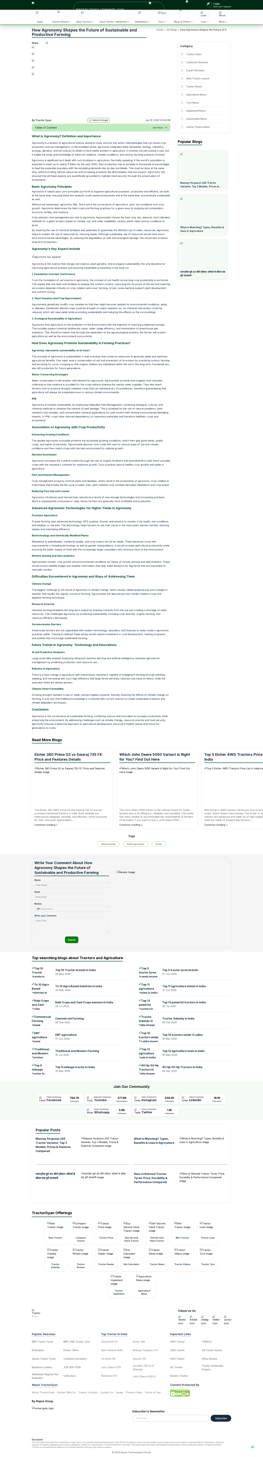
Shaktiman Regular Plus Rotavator (45, 1376)
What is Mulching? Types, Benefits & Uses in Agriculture (202, 229)
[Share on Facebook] (34, 48)
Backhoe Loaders (42, 1367)
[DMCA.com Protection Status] (180, 1393)
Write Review (209, 1358)
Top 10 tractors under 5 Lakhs (182, 1034)
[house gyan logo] (46, 1421)
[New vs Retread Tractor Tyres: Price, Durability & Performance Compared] (202, 1184)
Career (119, 1392)
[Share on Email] (34, 75)
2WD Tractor (177, 1350)
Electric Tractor (179, 1375)
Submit (72, 939)
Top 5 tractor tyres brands (180, 970)
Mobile (38, 903)
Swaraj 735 (139, 1358)
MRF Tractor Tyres (42, 1341)
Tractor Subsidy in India (178, 1018)
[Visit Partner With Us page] (193, 5)
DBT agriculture (66, 1034)
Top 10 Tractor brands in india (75, 970)
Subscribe (221, 1418)
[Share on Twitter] (34, 61)
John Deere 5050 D (144, 1376)
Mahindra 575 (109, 1375)
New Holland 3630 (112, 1350)
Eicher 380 (139, 1341)
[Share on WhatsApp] (34, 68)
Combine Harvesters (75, 1358)
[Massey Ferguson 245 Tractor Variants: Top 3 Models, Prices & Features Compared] (202, 166)
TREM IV (207, 1341)
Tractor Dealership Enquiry (212, 1367)
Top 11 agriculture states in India (184, 986)
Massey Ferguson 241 (145, 1350)
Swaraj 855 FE (109, 1341)
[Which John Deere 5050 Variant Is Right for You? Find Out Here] (157, 786)
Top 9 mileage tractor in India (75, 1067)
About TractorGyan (43, 1392)
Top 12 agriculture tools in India (183, 1051)
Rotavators (38, 1350)
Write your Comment (45, 915)
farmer (159, 844)
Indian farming (108, 844)
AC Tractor (176, 1367)
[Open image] (115, 78)
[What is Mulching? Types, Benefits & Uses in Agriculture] (202, 210)
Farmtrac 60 (108, 1358)
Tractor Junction (88, 1392)
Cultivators (69, 1375)
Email (37, 892)
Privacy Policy (134, 1392)
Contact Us (106, 1392)
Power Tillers (71, 1350)
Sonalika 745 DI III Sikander (143, 1367)
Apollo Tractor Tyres (44, 1358)
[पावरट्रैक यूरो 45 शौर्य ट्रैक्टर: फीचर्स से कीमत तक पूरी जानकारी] (202, 255)
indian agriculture (135, 844)
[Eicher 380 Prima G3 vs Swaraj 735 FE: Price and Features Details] (72, 786)
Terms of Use (153, 1392)
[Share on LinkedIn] (34, 54)
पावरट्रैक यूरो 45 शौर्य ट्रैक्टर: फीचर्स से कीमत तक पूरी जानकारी (202, 273)
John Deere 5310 (111, 1367)
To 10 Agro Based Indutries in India (78, 986)
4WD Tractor (177, 1341)
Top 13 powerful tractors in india (184, 1002)
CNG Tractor (177, 1358)
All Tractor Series (212, 1350)
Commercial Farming (69, 1018)
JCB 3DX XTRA (72, 1367)
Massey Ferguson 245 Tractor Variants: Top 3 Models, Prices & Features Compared (199, 184)
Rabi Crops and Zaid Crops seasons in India (84, 1002)
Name (37, 880)
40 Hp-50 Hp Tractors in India (182, 1067)
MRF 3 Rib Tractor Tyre (76, 1341)
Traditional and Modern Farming (77, 1051)
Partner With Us (66, 1392)
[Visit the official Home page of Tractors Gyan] (58, 1313)
